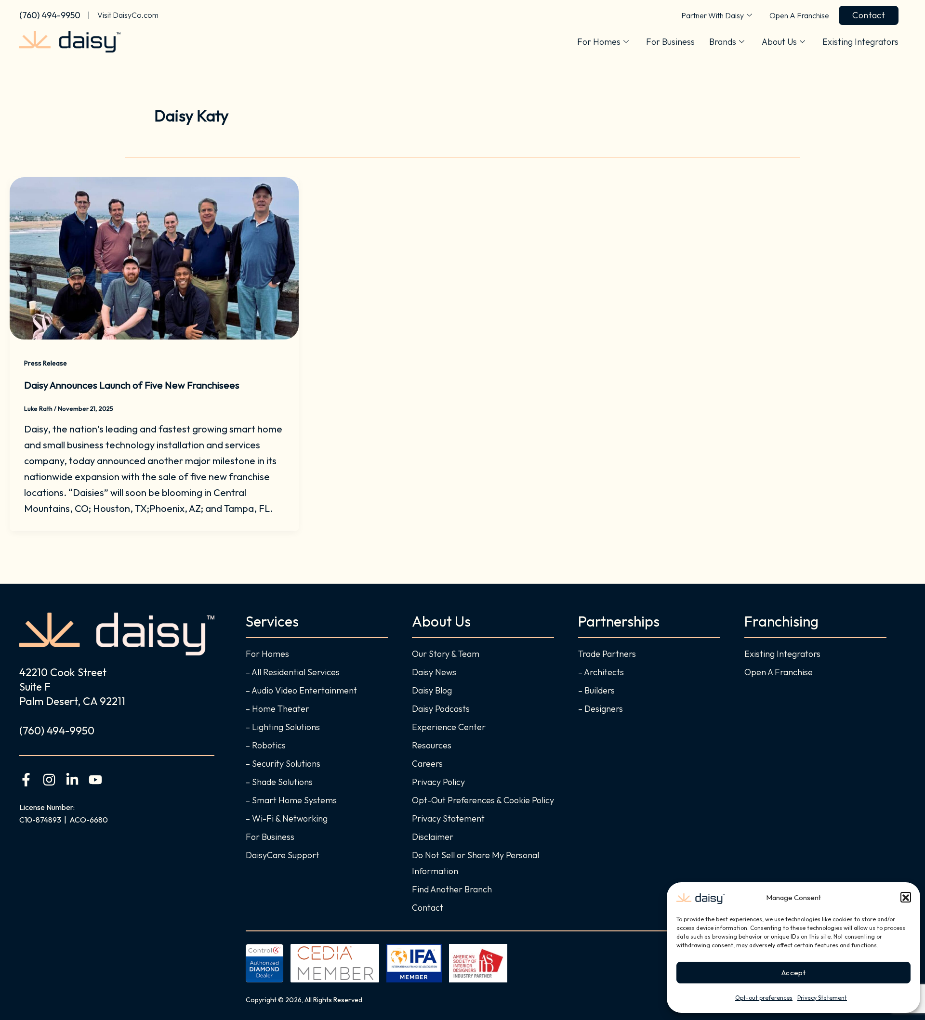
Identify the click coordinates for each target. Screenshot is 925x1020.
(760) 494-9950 (49, 15)
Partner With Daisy (712, 15)
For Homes (599, 41)
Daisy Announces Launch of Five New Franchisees (131, 385)
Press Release (45, 363)
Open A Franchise (799, 15)
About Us (779, 41)
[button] (906, 897)
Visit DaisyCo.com (128, 15)
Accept (793, 972)
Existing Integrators (860, 41)
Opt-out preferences (764, 997)
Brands (722, 41)
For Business (670, 41)
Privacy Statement (822, 997)
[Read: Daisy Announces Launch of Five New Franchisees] (154, 257)
